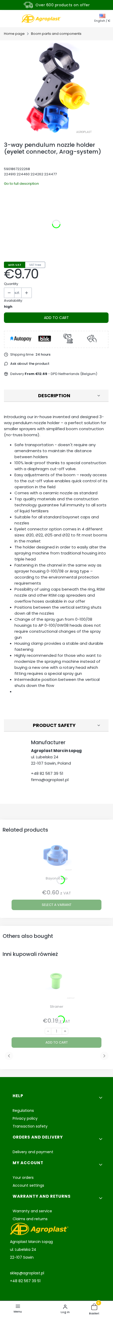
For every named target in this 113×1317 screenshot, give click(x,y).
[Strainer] (56, 984)
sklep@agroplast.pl (27, 1273)
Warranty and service (32, 1211)
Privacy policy (25, 1118)
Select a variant (56, 904)
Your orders (23, 1177)
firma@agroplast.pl (50, 779)
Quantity (11, 283)
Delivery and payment (33, 1152)
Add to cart (56, 317)
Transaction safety (30, 1126)
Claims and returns (30, 1218)
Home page (14, 33)
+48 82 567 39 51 (47, 773)
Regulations (23, 1110)
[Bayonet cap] (56, 856)
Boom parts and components (56, 33)
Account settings (28, 1185)
